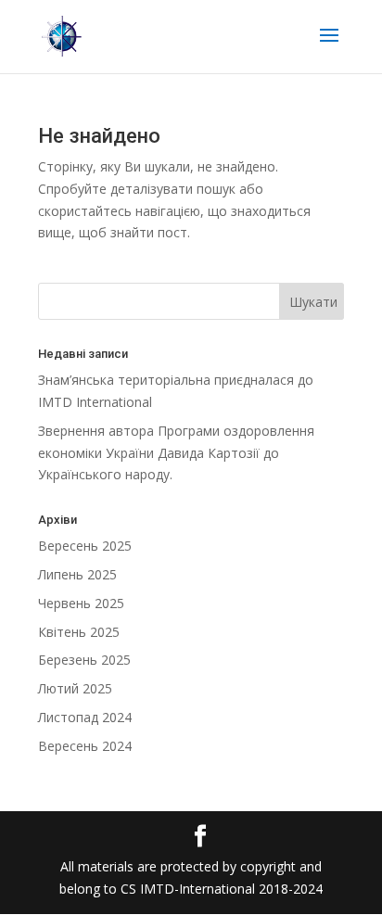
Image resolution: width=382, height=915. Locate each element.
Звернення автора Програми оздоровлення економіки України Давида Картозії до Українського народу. (176, 453)
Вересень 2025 (85, 545)
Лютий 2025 (75, 688)
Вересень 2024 (85, 746)
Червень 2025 (81, 603)
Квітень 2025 (79, 632)
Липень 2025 (77, 574)
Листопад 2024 (85, 717)
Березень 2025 (84, 659)
